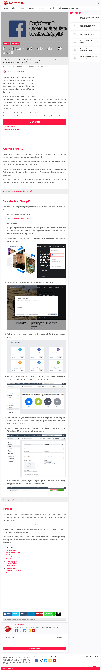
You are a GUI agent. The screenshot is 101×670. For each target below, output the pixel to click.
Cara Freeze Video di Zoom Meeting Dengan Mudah (87, 25)
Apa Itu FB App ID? (9, 126)
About (54, 3)
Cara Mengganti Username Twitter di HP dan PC (13, 570)
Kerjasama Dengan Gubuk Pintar (68, 8)
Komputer (41, 8)
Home (46, 3)
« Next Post (10, 637)
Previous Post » (58, 637)
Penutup (6, 132)
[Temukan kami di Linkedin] (29, 631)
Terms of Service (72, 3)
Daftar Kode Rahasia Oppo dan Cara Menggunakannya (88, 57)
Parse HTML (94, 657)
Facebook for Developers (20, 219)
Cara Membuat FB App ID (11, 129)
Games (22, 8)
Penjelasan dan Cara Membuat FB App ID (32, 50)
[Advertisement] (51, 82)
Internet (31, 8)
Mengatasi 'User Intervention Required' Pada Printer (87, 49)
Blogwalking (85, 657)
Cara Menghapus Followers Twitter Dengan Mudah (11, 563)
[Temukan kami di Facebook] (16, 631)
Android (5, 8)
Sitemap (61, 3)
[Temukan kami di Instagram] (20, 631)
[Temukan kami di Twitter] (25, 631)
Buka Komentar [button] (34, 648)
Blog (13, 8)
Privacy (82, 3)
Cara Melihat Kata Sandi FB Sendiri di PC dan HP (13, 552)
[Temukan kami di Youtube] (33, 630)
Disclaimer (91, 3)
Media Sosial (15, 43)
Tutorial (51, 8)
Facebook (6, 43)
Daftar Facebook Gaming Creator (21, 500)
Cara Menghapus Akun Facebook (21, 191)
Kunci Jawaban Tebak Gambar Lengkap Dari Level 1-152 (88, 33)
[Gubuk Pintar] (16, 3)
